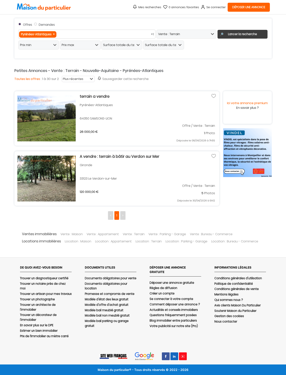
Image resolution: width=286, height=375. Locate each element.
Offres (27, 25)
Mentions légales (226, 294)
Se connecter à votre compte (171, 299)
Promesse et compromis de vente (109, 294)
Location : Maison (78, 241)
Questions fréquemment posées (173, 315)
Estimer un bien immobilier (39, 331)
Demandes (47, 25)
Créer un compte (162, 293)
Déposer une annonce (248, 7)
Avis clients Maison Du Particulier (237, 305)
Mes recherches (149, 7)
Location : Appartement (113, 241)
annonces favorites (184, 7)
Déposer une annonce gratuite (172, 283)
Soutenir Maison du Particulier (235, 311)
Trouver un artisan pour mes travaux (46, 294)
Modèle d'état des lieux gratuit (106, 299)
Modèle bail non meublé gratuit (107, 315)
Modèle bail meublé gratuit (104, 310)
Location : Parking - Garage (186, 241)
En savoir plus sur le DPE (36, 325)
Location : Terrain (149, 241)
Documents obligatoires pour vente (110, 278)
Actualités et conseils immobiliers (174, 310)
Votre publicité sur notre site (174, 326)
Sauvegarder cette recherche (125, 79)
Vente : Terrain (134, 234)
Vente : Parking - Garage (167, 234)
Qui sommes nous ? (228, 300)
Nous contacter (225, 321)
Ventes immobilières (39, 234)
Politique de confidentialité (233, 284)
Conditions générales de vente (236, 289)
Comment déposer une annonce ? (175, 304)
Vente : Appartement (103, 234)
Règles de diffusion (163, 288)
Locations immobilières (41, 241)
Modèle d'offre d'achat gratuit (106, 305)
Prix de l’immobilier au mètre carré (44, 336)
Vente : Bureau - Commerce (211, 234)
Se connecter (216, 7)
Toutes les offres (27, 79)
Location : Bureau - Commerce (234, 241)
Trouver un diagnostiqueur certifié (44, 278)
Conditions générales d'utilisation (238, 278)
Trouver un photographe (37, 299)
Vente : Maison (72, 234)
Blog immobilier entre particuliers (173, 320)
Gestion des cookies (229, 316)
